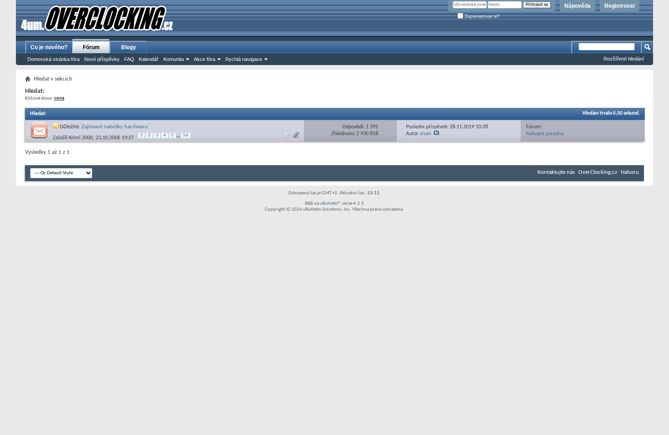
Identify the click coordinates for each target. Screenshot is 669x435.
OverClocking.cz (597, 172)
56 (185, 135)
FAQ (129, 59)
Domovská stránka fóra (53, 59)
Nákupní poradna (545, 134)
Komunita (173, 59)
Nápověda (577, 6)
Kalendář (148, 59)
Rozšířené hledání (623, 58)
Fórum (91, 47)
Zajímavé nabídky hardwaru (114, 127)
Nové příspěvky (102, 59)
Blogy (128, 47)
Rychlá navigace (243, 59)
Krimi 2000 (81, 137)
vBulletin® (330, 203)
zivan (425, 134)
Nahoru (630, 172)
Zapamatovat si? (481, 16)
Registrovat (619, 6)
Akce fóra (204, 59)
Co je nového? (48, 47)
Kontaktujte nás (556, 172)
